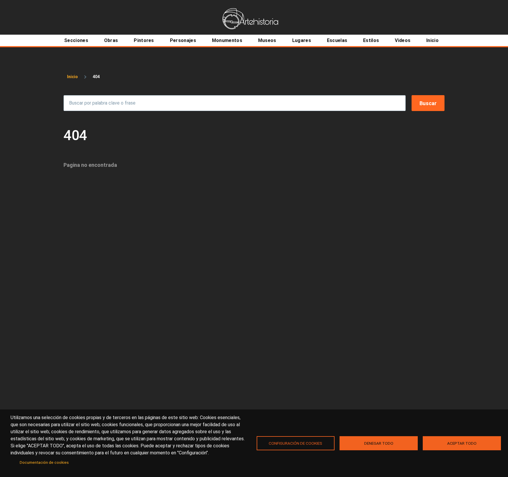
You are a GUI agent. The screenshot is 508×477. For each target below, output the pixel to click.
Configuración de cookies (295, 443)
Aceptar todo (462, 443)
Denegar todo (378, 443)
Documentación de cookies (44, 462)
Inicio (72, 76)
